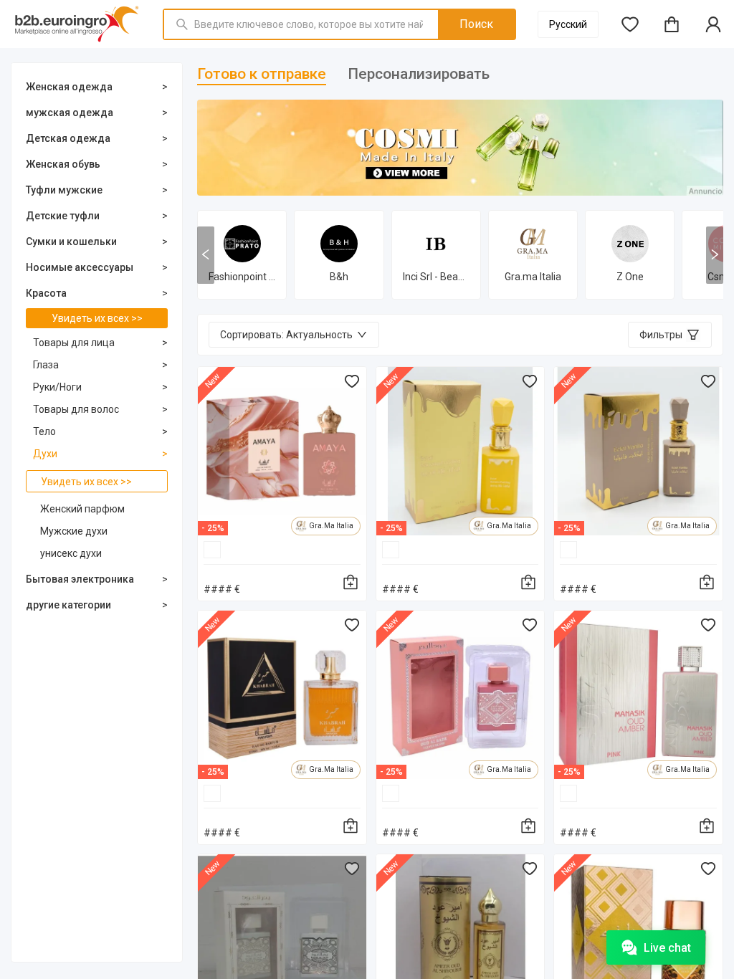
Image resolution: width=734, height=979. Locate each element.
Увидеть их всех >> (97, 318)
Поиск (476, 24)
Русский (568, 24)
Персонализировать (419, 73)
